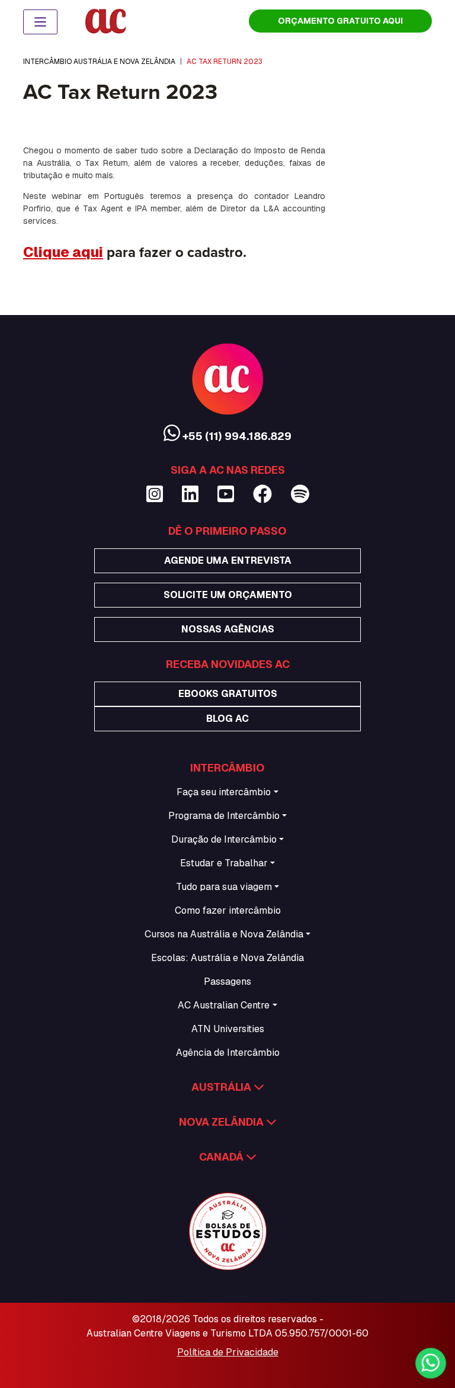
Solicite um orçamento (228, 595)
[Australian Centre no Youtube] (225, 494)
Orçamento (340, 20)
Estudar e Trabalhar (224, 863)
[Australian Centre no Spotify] (300, 494)
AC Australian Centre (224, 1005)
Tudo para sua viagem (224, 887)
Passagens (227, 981)
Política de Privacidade (227, 1352)
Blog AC (227, 718)
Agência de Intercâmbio (228, 1052)
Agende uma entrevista (227, 560)
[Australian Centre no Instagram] (154, 494)
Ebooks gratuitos (227, 693)
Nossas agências (227, 629)
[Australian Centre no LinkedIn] (190, 494)
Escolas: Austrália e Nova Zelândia (227, 958)
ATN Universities (227, 1029)
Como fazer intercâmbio (228, 910)
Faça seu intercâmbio (224, 792)
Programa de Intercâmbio (224, 815)
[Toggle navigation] (40, 21)
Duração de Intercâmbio (224, 839)
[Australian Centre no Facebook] (262, 494)
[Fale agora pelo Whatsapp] (430, 1363)
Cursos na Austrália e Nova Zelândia (224, 934)
